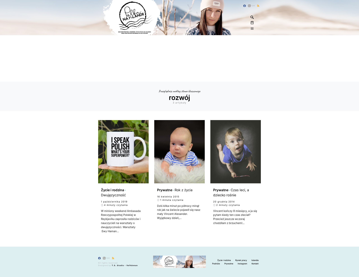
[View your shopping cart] (252, 23)
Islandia (255, 260)
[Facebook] (244, 5)
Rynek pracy (241, 260)
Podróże (216, 263)
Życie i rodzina (224, 260)
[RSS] (258, 5)
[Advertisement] (179, 56)
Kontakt (255, 263)
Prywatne (228, 263)
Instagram (242, 263)
